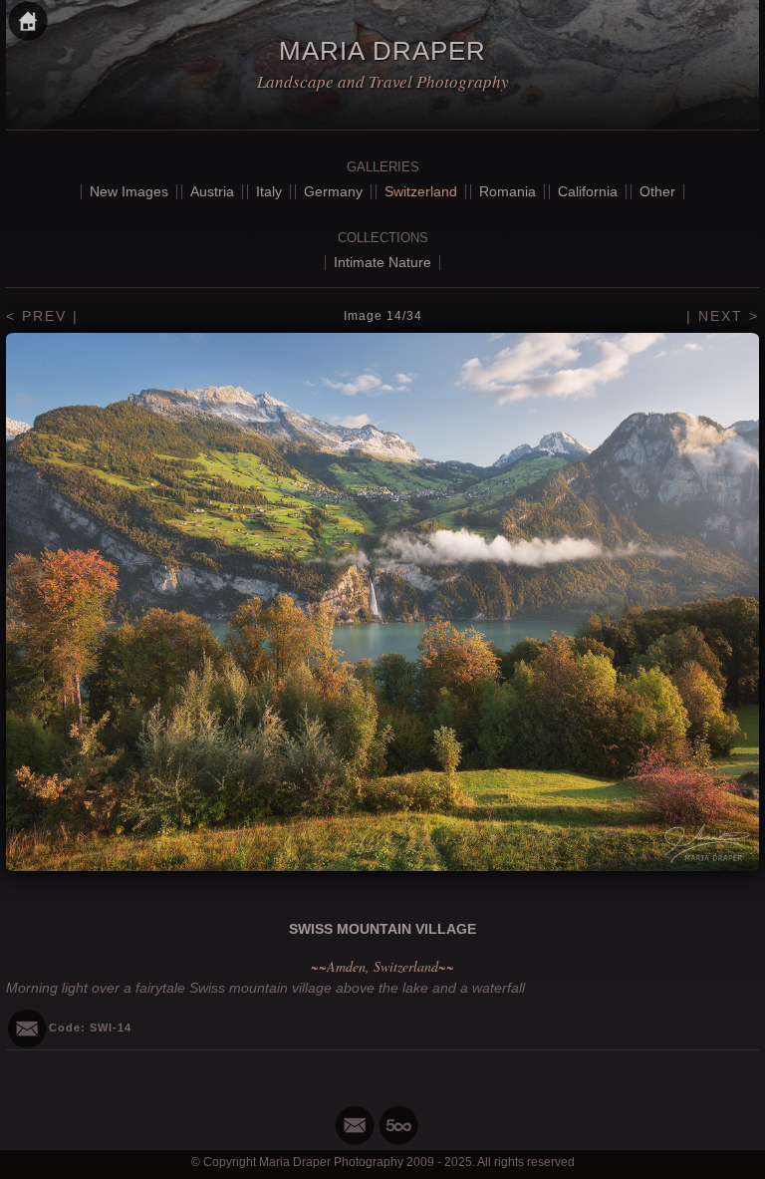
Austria (212, 191)
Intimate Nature (382, 262)
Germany (333, 191)
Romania (507, 191)
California (588, 191)
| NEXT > (722, 316)
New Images (129, 191)
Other (657, 191)
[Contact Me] (355, 1125)
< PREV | (42, 316)
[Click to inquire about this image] (27, 1028)
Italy (269, 191)
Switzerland (420, 191)
